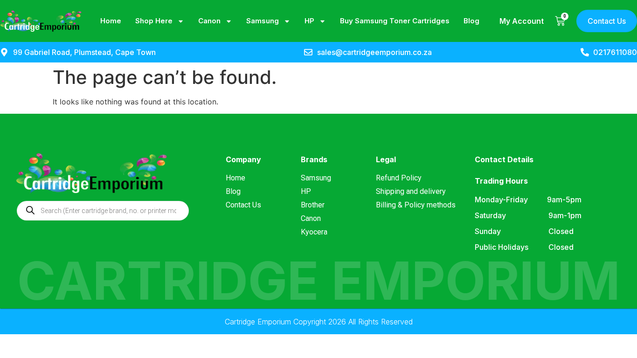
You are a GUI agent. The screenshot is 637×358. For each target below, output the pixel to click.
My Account (521, 21)
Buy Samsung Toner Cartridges (395, 20)
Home (110, 20)
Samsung (262, 20)
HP (309, 20)
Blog (471, 20)
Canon (209, 20)
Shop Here (154, 20)
